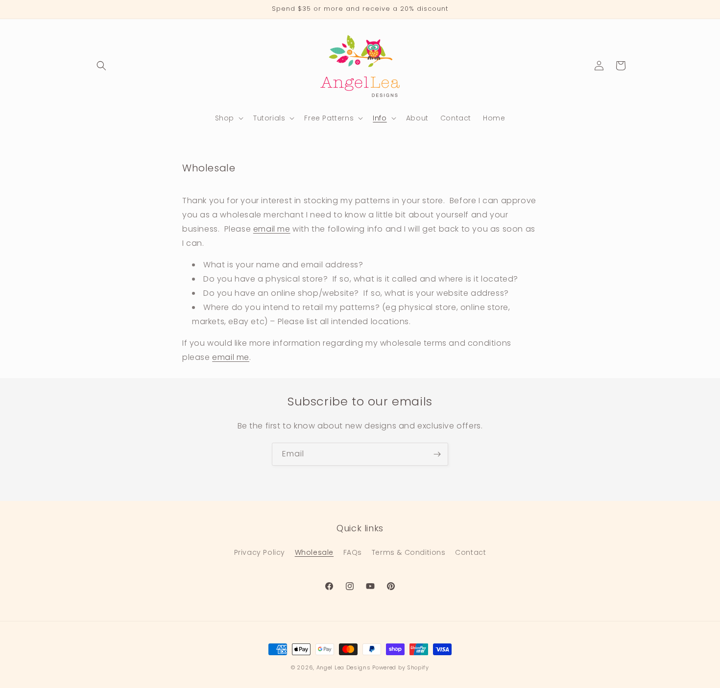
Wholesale (314, 552)
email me (271, 228)
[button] (101, 65)
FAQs (352, 552)
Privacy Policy (259, 552)
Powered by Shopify (400, 667)
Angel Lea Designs (343, 667)
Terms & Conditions (409, 552)
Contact (470, 552)
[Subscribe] (437, 454)
